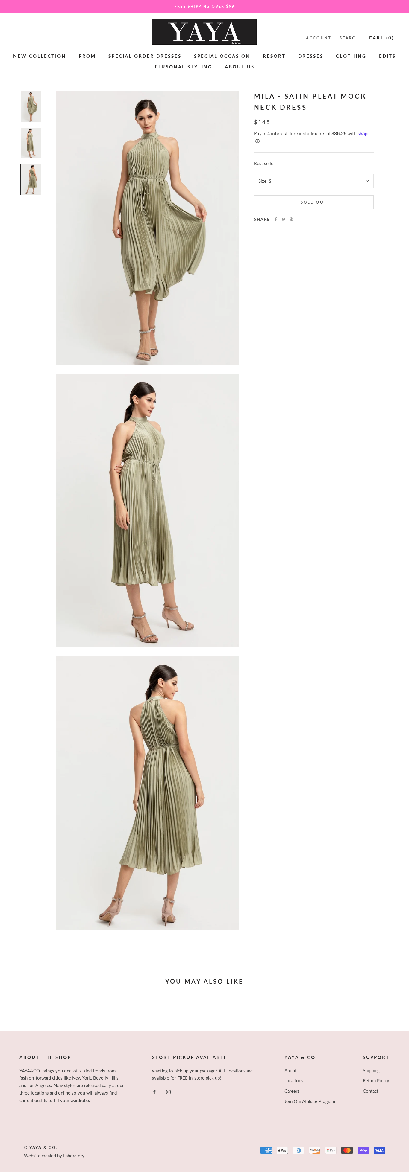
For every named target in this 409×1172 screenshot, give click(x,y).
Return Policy (376, 1080)
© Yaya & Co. (41, 1147)
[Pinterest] (291, 219)
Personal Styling (183, 66)
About (290, 1070)
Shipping (371, 1070)
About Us (240, 66)
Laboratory (73, 1155)
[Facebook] (276, 219)
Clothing (351, 55)
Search (349, 37)
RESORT (274, 55)
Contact (370, 1091)
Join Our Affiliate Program (309, 1101)
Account (318, 37)
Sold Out (314, 202)
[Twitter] (283, 219)
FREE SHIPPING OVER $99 (205, 6)
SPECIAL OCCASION (222, 55)
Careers (291, 1091)
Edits (387, 55)
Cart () (381, 37)
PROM (87, 55)
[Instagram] (168, 1091)
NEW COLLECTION (39, 55)
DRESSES (310, 55)
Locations (293, 1080)
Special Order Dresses (144, 55)
